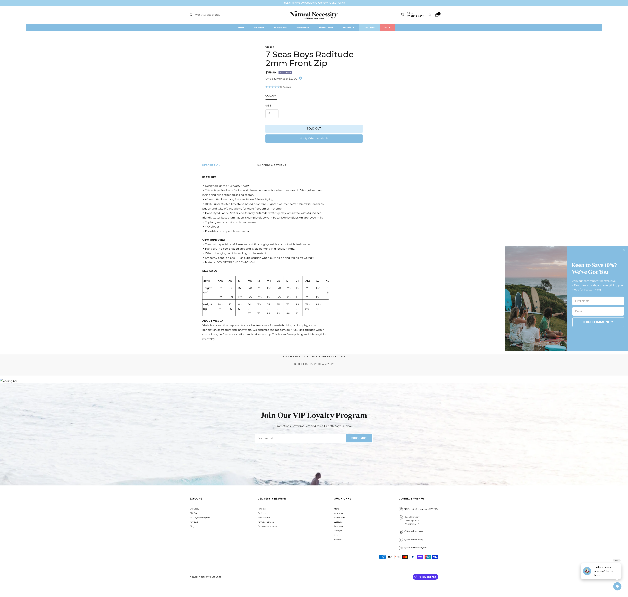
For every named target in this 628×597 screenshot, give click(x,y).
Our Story (194, 509)
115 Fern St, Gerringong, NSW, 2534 (421, 509)
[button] (314, 87)
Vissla (270, 47)
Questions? (337, 2)
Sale (387, 27)
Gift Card (194, 513)
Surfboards (339, 517)
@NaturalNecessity (413, 531)
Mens (336, 509)
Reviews (194, 522)
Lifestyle (338, 530)
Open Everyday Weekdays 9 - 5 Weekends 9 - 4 (411, 520)
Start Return (264, 517)
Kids (336, 535)
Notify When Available (314, 138)
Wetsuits (338, 522)
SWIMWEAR (303, 27)
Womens (338, 513)
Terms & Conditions (267, 526)
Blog (192, 526)
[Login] (429, 15)
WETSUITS (348, 27)
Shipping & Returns (271, 165)
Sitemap (338, 539)
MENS (241, 27)
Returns (262, 509)
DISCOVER (369, 27)
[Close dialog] (623, 249)
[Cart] (436, 15)
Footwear (339, 526)
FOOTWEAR (280, 27)
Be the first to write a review (314, 364)
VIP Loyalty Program (200, 517)
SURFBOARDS (326, 27)
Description (211, 165)
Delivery (262, 513)
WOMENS (259, 27)
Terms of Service (266, 522)
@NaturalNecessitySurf (415, 547)
